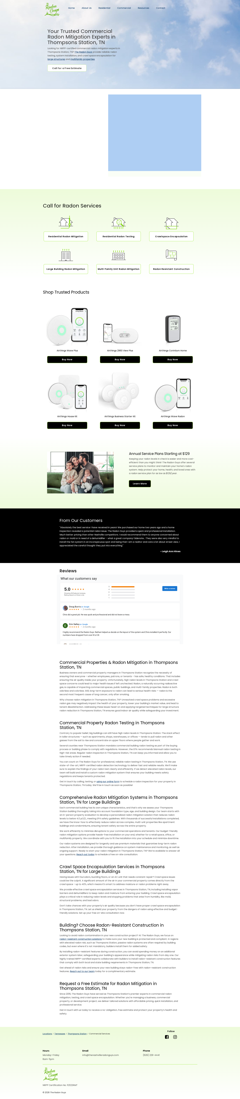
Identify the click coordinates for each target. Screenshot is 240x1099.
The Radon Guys (51, 10)
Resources (143, 8)
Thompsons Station (77, 1033)
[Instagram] (175, 1039)
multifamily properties (82, 59)
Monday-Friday (51, 1055)
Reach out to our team (82, 971)
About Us (87, 8)
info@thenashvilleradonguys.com (100, 1055)
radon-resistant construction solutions (81, 939)
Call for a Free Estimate (67, 68)
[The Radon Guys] (50, 1074)
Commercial (124, 8)
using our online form (108, 781)
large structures (56, 59)
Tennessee (59, 1033)
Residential (104, 8)
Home (71, 8)
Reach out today (85, 854)
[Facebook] (167, 1039)
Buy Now (67, 359)
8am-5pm (48, 1059)
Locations (47, 1033)
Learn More (140, 483)
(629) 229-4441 (151, 1055)
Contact (160, 8)
